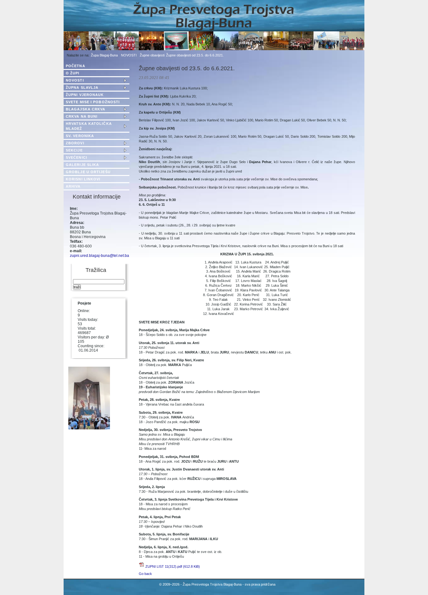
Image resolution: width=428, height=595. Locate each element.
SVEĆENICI (76, 157)
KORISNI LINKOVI (83, 179)
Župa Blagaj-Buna (104, 55)
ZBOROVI (75, 143)
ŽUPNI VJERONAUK (85, 95)
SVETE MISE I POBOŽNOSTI (93, 102)
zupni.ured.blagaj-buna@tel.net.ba (99, 255)
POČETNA (75, 66)
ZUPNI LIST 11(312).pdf (172, 566)
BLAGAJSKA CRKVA (86, 109)
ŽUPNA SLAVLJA (82, 87)
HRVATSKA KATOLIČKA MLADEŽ (89, 126)
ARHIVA (73, 186)
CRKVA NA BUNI (81, 116)
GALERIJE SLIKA (82, 165)
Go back (145, 574)
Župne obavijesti (152, 55)
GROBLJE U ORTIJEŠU (88, 172)
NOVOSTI (129, 55)
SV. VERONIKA (80, 136)
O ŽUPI (73, 73)
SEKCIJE (74, 150)
